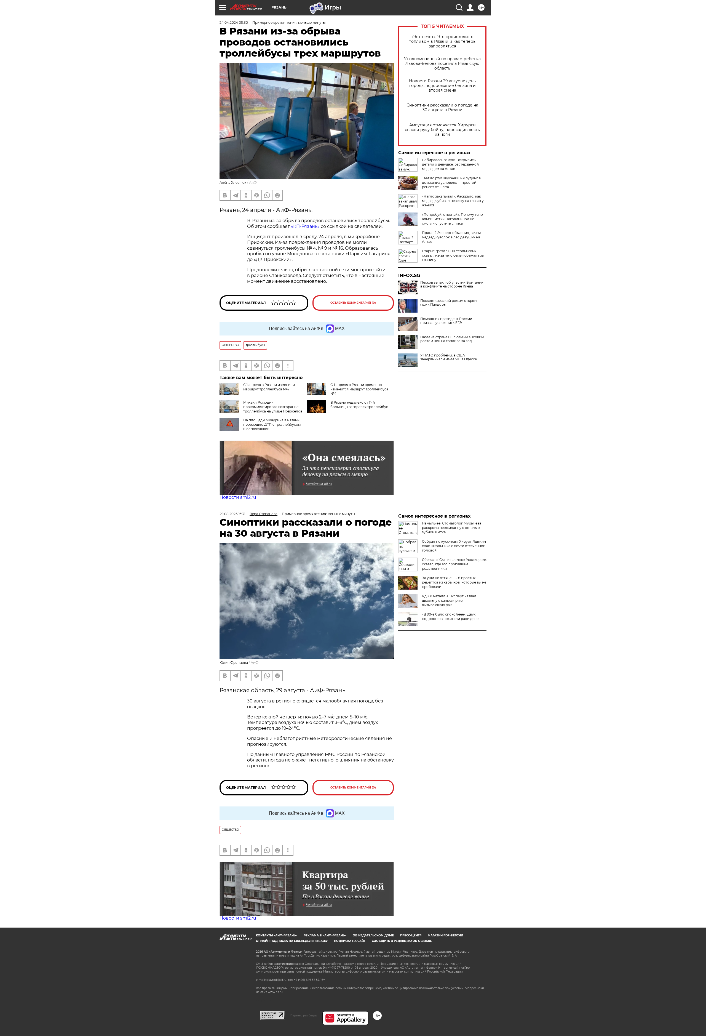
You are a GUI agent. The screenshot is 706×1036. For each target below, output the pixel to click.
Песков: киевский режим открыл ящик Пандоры (448, 303)
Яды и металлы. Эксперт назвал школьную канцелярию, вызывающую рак (449, 600)
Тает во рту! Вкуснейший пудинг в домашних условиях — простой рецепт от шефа (451, 182)
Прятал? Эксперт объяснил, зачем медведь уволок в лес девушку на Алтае (451, 237)
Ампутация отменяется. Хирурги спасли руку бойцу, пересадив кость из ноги (442, 130)
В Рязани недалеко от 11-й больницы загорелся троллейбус (359, 404)
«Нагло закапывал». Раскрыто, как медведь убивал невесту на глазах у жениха (453, 200)
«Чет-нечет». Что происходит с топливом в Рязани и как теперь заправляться (442, 41)
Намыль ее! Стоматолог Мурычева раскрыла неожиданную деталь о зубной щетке (451, 527)
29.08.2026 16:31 (232, 514)
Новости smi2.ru (238, 497)
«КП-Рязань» (305, 226)
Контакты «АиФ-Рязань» (276, 935)
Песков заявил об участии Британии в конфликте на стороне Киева (451, 284)
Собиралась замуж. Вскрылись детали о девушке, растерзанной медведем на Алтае (450, 164)
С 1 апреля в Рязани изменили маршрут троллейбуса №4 (269, 387)
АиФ (253, 182)
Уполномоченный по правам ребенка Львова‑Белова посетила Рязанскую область (442, 64)
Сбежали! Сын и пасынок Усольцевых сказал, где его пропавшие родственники (454, 564)
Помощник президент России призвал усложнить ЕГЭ (446, 321)
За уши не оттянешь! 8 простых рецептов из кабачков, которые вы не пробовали (454, 582)
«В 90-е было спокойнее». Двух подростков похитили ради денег (451, 616)
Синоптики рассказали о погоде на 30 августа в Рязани (442, 107)
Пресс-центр (410, 935)
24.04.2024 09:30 (234, 22)
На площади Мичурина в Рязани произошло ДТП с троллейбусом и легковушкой (272, 424)
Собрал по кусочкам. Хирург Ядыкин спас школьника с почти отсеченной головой (454, 545)
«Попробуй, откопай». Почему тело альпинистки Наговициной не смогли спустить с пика (452, 218)
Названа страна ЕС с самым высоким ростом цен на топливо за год (452, 339)
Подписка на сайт (349, 941)
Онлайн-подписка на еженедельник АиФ (292, 941)
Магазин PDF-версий (445, 935)
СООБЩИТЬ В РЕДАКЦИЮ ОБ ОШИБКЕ (402, 941)
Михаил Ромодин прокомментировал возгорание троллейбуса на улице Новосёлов (272, 406)
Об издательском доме (373, 935)
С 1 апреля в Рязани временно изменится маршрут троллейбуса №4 (359, 389)
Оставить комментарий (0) (353, 303)
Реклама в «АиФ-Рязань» (325, 935)
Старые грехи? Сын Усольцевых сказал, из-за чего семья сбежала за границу (453, 255)
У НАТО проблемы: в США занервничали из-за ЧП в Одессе (448, 357)
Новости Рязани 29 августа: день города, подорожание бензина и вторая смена (442, 86)
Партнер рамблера (303, 1015)
